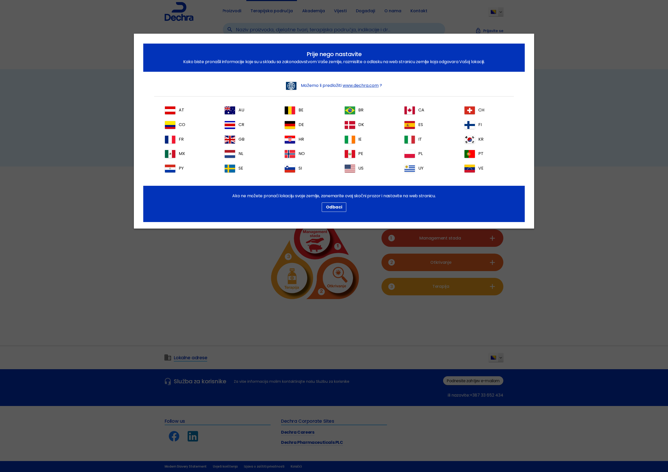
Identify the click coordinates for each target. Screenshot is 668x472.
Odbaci (334, 207)
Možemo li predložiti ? (341, 85)
